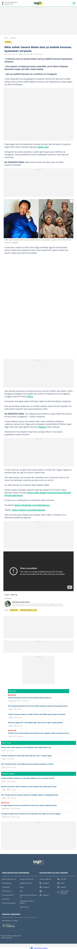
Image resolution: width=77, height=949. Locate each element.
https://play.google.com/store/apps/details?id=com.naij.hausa (38, 494)
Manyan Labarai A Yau (28, 610)
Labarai (13, 38)
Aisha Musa (27, 54)
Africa (30, 396)
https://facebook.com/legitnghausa (32, 505)
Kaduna (42, 426)
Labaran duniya (13, 701)
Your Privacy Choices (41, 948)
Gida (6, 38)
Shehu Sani (43, 147)
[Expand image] (71, 201)
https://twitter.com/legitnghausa (28, 509)
